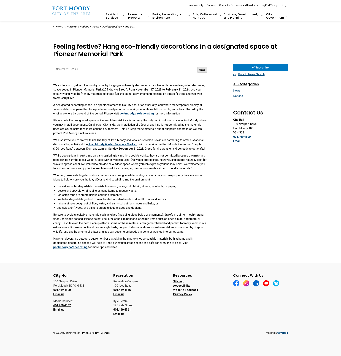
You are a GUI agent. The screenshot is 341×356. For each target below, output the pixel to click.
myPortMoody (270, 5)
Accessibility (196, 5)
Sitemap (178, 281)
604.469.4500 (242, 136)
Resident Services (112, 16)
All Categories (246, 84)
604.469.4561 (122, 309)
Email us (58, 294)
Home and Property (135, 16)
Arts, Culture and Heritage (205, 16)
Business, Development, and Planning (241, 16)
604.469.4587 (62, 305)
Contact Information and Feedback (238, 5)
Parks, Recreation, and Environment (168, 16)
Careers (211, 5)
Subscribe (262, 67)
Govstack (282, 333)
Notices (238, 96)
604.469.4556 (122, 290)
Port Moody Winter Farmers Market (112, 144)
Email (236, 141)
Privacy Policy (182, 294)
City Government (275, 16)
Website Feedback (185, 290)
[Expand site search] (284, 5)
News (202, 69)
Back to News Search (251, 74)
